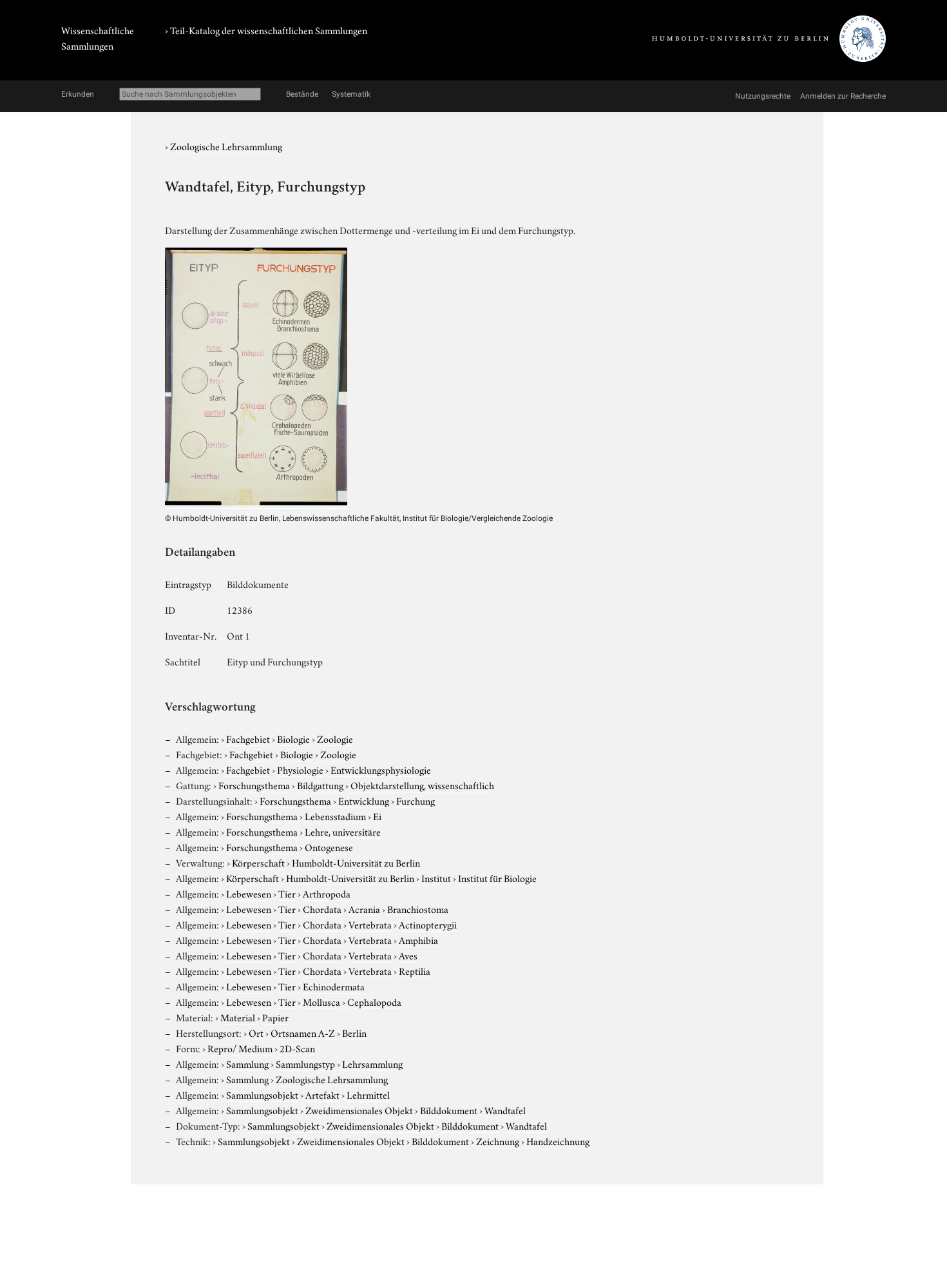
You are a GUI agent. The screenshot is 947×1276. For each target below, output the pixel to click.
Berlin (354, 1032)
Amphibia (418, 939)
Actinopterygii (428, 924)
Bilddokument (448, 1110)
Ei (377, 816)
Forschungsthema (254, 785)
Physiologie (300, 769)
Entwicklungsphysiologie (380, 769)
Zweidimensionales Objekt (359, 1110)
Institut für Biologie (497, 877)
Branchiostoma (417, 908)
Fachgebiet (248, 738)
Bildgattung (320, 785)
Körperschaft (258, 862)
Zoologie (335, 738)
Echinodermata (334, 986)
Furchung (415, 800)
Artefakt (322, 1094)
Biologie (293, 738)
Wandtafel (505, 1110)
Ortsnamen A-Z (303, 1032)
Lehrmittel (368, 1094)
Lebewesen (248, 893)
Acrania (364, 908)
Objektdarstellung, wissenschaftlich (422, 785)
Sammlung (247, 1063)
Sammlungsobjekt (262, 1094)
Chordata (322, 908)
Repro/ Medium (240, 1048)
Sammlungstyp (305, 1063)
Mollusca (321, 1001)
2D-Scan (297, 1048)
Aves (408, 955)
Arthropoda (326, 893)
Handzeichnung (557, 1141)
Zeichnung (497, 1141)
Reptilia (414, 970)
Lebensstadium (335, 816)
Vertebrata (370, 924)
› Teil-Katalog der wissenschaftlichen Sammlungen (266, 30)
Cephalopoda (374, 1001)
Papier (275, 1017)
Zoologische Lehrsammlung (226, 146)
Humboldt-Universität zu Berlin (356, 862)
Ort (256, 1032)
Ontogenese (329, 846)
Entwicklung (363, 800)
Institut (436, 877)
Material (237, 1017)
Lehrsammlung (372, 1063)
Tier (287, 893)
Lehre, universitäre (343, 831)
